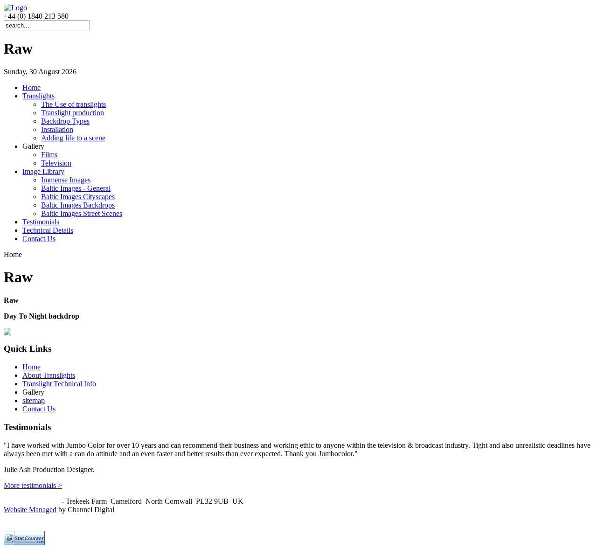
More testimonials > (33, 485)
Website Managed (30, 510)
